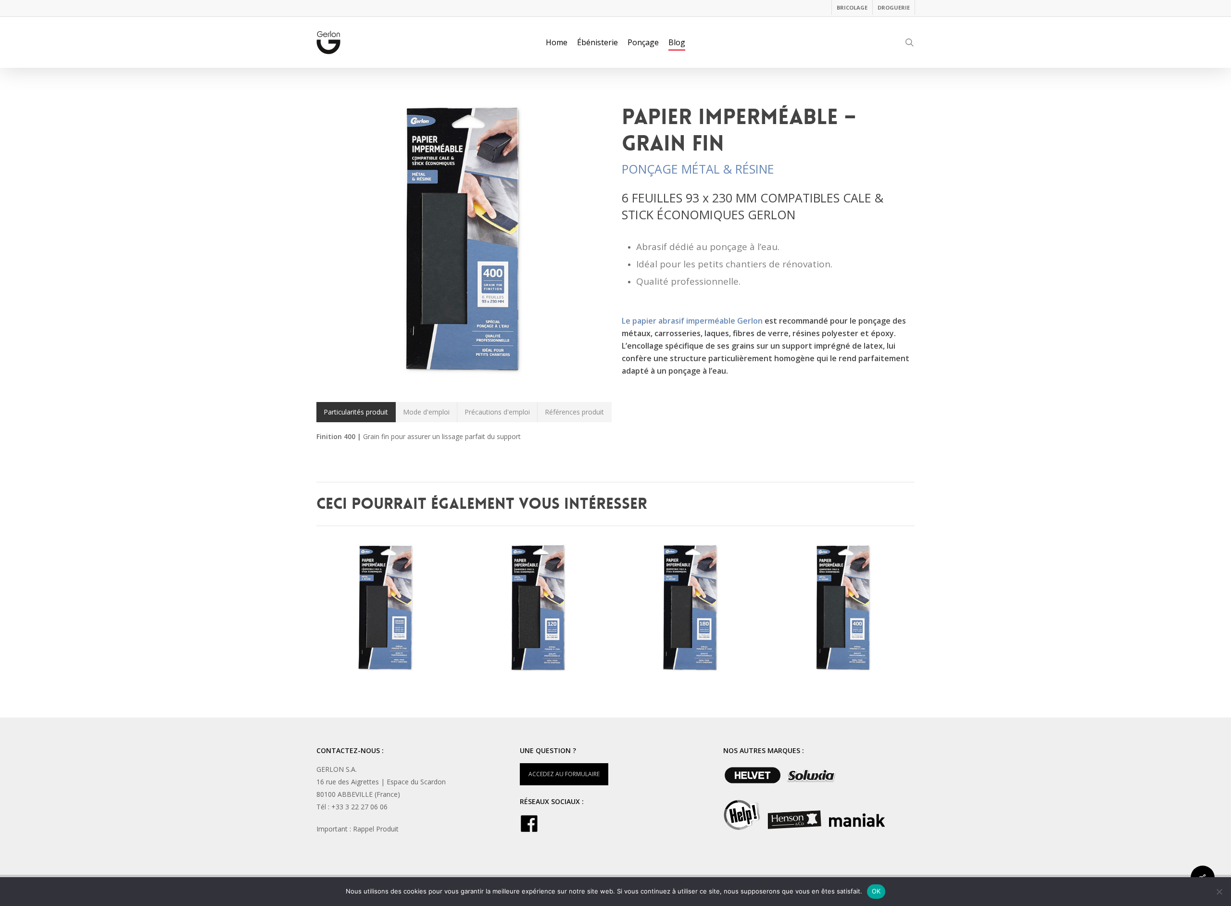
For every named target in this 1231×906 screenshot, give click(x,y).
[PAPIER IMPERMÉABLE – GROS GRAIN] (539, 609)
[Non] (1219, 891)
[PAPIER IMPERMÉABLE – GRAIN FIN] (845, 609)
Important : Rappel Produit (357, 828)
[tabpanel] (615, 436)
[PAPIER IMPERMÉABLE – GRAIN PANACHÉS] (387, 609)
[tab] (356, 412)
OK (876, 891)
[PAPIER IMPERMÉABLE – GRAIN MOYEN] (692, 609)
